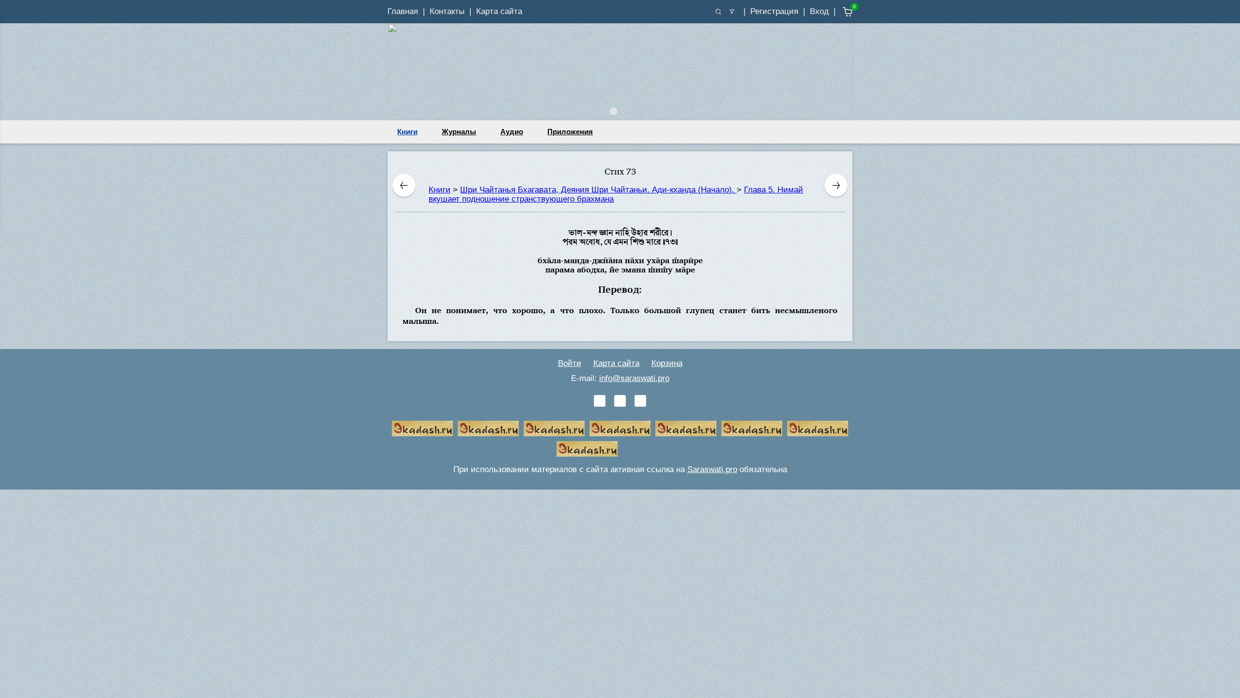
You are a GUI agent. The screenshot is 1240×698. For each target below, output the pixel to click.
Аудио (511, 131)
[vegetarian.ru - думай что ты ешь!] (488, 428)
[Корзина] (840, 12)
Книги (407, 131)
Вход (819, 11)
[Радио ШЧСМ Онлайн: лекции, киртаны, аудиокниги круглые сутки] (685, 428)
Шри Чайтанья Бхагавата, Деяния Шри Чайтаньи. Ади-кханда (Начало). (598, 189)
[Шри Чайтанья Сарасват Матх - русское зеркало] (620, 428)
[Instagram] (640, 401)
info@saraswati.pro (634, 378)
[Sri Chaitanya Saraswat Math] (422, 428)
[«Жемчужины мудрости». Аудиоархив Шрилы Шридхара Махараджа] (751, 428)
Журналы (459, 131)
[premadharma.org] (587, 449)
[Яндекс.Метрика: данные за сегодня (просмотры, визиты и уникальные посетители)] (652, 449)
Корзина (666, 363)
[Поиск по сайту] (718, 11)
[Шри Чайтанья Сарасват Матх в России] (817, 428)
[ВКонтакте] (599, 401)
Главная (403, 11)
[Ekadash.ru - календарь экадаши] (554, 428)
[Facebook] (620, 401)
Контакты (447, 11)
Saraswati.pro (712, 469)
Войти (569, 363)
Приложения (570, 131)
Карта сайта (499, 11)
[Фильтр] (732, 11)
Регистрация (774, 11)
